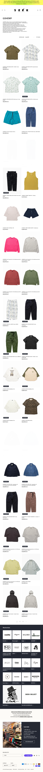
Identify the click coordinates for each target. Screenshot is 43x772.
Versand (28, 769)
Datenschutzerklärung (21, 769)
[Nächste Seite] (26, 621)
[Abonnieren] (21, 755)
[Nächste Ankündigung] (41, 2)
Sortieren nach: (21, 37)
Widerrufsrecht (15, 769)
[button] (2, 10)
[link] (17, 621)
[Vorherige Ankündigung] (2, 2)
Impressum (32, 769)
